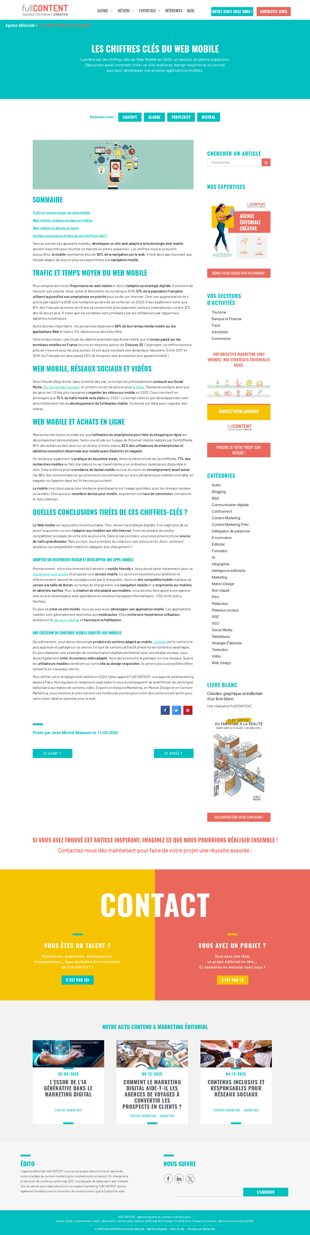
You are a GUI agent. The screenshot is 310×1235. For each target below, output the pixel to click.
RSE (215, 616)
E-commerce (222, 537)
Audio (216, 485)
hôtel (68, 1221)
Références (174, 10)
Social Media (222, 629)
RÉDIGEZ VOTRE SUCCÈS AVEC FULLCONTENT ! (239, 273)
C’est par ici (77, 980)
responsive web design (51, 574)
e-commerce (82, 1221)
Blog (191, 10)
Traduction (220, 649)
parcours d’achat (66, 620)
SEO (215, 623)
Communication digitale (230, 504)
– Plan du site (176, 1229)
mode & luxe (182, 1221)
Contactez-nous (273, 11)
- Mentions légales (156, 1229)
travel (60, 1221)
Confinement (222, 511)
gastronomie (226, 1221)
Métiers (124, 10)
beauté (139, 1221)
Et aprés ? (174, 753)
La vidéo (159, 641)
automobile (125, 1221)
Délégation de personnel (231, 531)
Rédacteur (220, 603)
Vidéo (216, 656)
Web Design (221, 662)
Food (216, 325)
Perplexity (181, 117)
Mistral (209, 117)
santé (96, 1221)
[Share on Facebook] (165, 713)
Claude (154, 117)
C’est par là (232, 980)
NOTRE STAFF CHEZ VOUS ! (232, 11)
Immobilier (220, 331)
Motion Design (223, 583)
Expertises (147, 10)
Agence (102, 10)
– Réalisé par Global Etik (200, 1229)
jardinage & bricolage (159, 1221)
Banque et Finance (226, 318)
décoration (108, 1221)
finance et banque (204, 1221)
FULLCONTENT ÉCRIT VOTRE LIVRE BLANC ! (238, 817)
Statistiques (221, 636)
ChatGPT (130, 117)
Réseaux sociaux (225, 610)
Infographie (220, 564)
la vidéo (138, 387)
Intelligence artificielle (229, 570)
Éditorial (218, 544)
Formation (220, 550)
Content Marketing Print (230, 524)
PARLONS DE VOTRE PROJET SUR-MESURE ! (239, 450)
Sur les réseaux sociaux (61, 387)
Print (215, 596)
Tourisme (219, 312)
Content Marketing (226, 517)
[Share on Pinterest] (187, 713)
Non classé (220, 590)
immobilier (246, 1221)
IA (213, 557)
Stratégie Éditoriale (227, 643)
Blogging (219, 491)
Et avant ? (53, 753)
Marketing (219, 577)
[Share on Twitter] (176, 713)
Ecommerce (221, 338)
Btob (215, 498)
